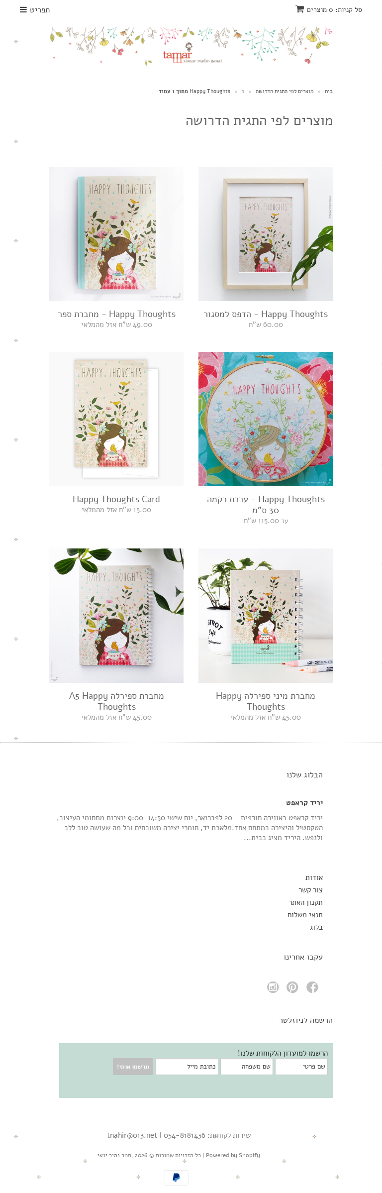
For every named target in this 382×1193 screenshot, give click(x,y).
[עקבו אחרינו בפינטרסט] (293, 990)
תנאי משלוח (305, 915)
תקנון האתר (305, 902)
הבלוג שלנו (304, 774)
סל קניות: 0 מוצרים (334, 9)
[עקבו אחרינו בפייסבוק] (313, 990)
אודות (314, 877)
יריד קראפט (304, 803)
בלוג (316, 927)
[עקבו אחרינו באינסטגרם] (274, 990)
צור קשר (310, 890)
